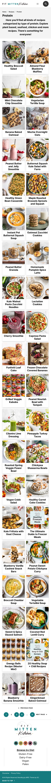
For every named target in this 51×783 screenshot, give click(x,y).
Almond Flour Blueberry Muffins (37, 68)
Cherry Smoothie (13, 335)
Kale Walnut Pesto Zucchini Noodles (13, 304)
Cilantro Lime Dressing (13, 435)
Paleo (25, 764)
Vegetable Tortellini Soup (37, 602)
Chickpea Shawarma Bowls (37, 467)
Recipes (11, 12)
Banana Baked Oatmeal (13, 133)
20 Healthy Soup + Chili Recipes (37, 665)
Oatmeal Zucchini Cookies (37, 234)
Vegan (25, 760)
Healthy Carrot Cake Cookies (37, 501)
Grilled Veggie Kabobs (13, 400)
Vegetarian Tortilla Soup (37, 102)
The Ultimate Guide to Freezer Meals (37, 534)
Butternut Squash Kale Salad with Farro (37, 166)
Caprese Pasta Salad (37, 337)
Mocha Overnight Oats (37, 133)
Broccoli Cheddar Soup (14, 602)
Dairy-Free (25, 757)
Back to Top (7, 781)
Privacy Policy (16, 773)
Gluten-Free (25, 754)
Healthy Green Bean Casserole (14, 199)
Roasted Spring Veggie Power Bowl (14, 468)
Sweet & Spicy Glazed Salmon (13, 633)
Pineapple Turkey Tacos (37, 435)
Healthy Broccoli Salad (13, 67)
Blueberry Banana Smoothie (14, 699)
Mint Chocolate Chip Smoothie (13, 102)
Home (4, 12)
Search (46, 4)
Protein (19, 12)
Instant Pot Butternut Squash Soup (13, 235)
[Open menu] (37, 3)
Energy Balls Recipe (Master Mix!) (13, 666)
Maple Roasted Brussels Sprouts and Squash (37, 201)
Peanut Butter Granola (14, 268)
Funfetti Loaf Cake (13, 369)
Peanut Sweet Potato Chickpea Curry (37, 568)
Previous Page (25, 708)
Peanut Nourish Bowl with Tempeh (37, 402)
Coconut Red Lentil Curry (37, 633)
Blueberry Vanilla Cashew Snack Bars (13, 568)
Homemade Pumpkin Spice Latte (37, 270)
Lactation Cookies (37, 303)
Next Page (41, 714)
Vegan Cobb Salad (13, 501)
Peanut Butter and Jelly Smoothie (14, 166)
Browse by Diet (25, 750)
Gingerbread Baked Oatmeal (37, 699)
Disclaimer (5, 773)
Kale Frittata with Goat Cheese (14, 533)
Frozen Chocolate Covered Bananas (37, 369)
